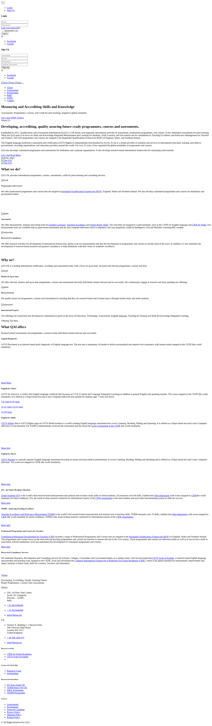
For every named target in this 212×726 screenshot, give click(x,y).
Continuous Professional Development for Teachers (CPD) (28, 536)
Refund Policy (13, 717)
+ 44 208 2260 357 (15, 637)
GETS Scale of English (163, 558)
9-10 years (15, 401)
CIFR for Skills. (199, 225)
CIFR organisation (103, 498)
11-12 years (6, 407)
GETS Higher (7, 423)
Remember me (11, 30)
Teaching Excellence (76, 225)
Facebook (11, 41)
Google (10, 44)
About (10, 87)
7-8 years (5, 401)
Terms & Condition (16, 709)
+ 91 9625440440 (15, 605)
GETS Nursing (8, 459)
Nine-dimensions (162, 495)
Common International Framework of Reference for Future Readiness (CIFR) (110, 560)
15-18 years (6, 412)
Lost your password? (10, 28)
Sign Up (5, 67)
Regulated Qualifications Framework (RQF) (81, 191)
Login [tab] (9, 8)
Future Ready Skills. (99, 225)
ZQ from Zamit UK (16, 685)
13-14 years (17, 407)
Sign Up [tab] (11, 10)
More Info (5, 448)
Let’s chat (5, 118)
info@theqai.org (14, 615)
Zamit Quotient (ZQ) (10, 495)
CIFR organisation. (125, 517)
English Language (57, 225)
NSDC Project (17, 118)
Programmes (12, 93)
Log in (4, 34)
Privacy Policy (13, 712)
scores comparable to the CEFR (105, 426)
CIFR (193, 495)
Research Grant (14, 671)
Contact (10, 100)
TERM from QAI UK (17, 687)
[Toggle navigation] (23, 83)
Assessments (12, 90)
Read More (16, 155)
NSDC (10, 98)
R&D (9, 95)
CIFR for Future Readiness (19, 654)
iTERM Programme (16, 693)
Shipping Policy (14, 715)
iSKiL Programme (15, 690)
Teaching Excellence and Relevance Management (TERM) (28, 514)
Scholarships (12, 673)
